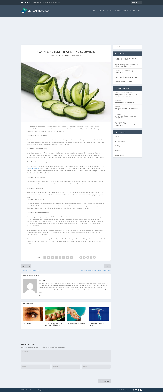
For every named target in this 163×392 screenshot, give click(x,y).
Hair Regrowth (121, 11)
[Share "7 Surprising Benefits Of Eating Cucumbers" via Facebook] (45, 257)
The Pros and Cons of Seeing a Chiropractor (46, 2)
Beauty (109, 11)
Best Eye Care (27, 323)
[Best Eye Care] (33, 314)
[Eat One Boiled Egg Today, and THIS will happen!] (55, 314)
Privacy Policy (127, 390)
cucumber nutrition (33, 168)
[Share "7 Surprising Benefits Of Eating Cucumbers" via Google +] (52, 257)
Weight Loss (135, 11)
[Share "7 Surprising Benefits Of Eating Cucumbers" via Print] (71, 257)
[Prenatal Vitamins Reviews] (77, 314)
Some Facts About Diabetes (125, 102)
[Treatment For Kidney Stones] (99, 314)
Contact (119, 390)
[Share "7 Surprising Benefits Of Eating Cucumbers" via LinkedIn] (64, 257)
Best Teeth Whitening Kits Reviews (126, 77)
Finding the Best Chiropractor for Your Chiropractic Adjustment (127, 65)
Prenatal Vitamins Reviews (76, 323)
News (93, 11)
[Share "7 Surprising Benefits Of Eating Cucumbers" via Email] (67, 257)
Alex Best (60, 55)
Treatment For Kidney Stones (96, 324)
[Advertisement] (81, 27)
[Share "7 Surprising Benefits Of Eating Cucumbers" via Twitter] (49, 257)
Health (101, 11)
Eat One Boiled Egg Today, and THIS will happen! (54, 324)
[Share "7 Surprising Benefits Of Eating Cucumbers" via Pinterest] (60, 257)
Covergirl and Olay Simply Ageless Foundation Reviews (125, 59)
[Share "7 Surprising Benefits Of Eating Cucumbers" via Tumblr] (56, 257)
